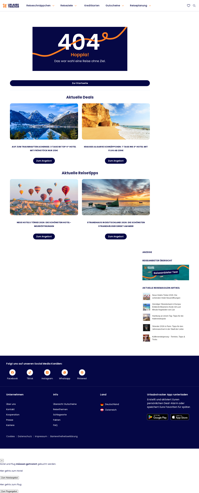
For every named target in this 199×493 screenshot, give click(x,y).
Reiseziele (66, 5)
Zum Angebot (44, 160)
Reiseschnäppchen (38, 5)
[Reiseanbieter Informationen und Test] (165, 279)
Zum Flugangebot (9, 491)
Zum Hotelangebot (9, 478)
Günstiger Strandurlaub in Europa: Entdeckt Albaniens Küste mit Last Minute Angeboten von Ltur (166, 307)
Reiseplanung (138, 5)
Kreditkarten (92, 5)
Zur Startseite (80, 83)
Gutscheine (113, 5)
